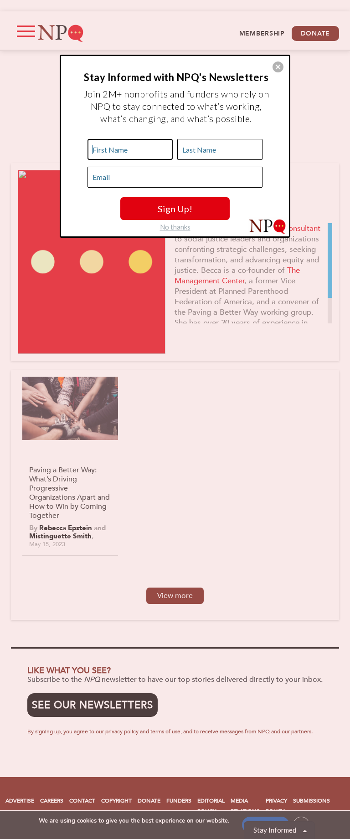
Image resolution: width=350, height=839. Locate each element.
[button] (278, 66)
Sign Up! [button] (175, 208)
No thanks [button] (175, 227)
